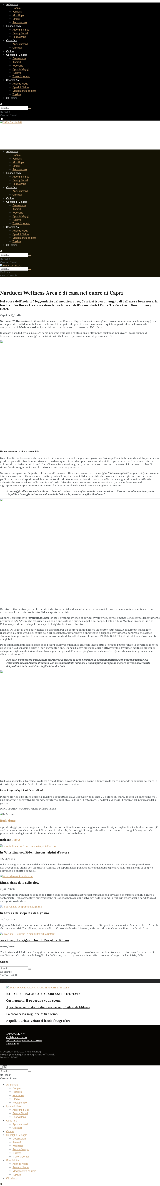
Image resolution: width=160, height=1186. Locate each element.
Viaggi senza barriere (24, 91)
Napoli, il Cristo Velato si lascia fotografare (38, 1021)
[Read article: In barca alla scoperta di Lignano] (80, 906)
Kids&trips (18, 15)
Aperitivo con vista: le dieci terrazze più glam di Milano (48, 1007)
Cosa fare (11, 40)
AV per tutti (12, 4)
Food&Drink (19, 37)
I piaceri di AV (14, 26)
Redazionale (19, 22)
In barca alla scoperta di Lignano (24, 913)
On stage (17, 47)
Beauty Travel (20, 33)
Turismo (16, 73)
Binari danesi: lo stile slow (19, 882)
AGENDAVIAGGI (15, 1034)
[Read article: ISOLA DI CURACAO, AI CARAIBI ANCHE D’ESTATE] (83, 987)
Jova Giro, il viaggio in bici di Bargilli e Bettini (34, 940)
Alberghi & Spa (20, 29)
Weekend (17, 65)
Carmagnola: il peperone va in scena (33, 1000)
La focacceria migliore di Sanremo (32, 1014)
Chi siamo (12, 98)
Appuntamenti (20, 44)
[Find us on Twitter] (1, 104)
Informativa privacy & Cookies (24, 1040)
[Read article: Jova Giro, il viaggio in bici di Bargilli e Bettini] (80, 933)
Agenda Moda (20, 83)
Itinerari (16, 62)
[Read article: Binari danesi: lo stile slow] (80, 876)
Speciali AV (12, 80)
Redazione (8, 820)
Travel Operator (21, 76)
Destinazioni (19, 58)
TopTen (16, 94)
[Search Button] (29, 108)
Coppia (16, 8)
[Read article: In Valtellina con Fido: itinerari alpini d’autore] (80, 846)
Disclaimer (12, 1043)
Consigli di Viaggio (16, 55)
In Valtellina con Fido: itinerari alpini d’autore (34, 852)
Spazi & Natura (20, 87)
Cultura (10, 51)
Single (16, 19)
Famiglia (17, 11)
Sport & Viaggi (20, 69)
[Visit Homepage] (11, 123)
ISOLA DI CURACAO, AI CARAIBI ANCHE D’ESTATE (43, 994)
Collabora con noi (16, 1037)
